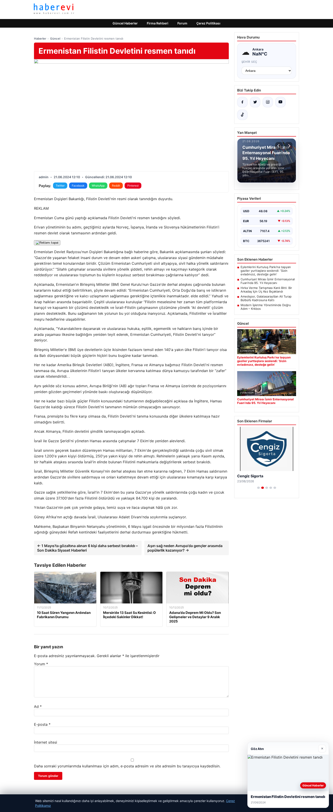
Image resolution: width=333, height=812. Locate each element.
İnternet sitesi (45, 742)
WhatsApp (98, 185)
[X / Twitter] (255, 102)
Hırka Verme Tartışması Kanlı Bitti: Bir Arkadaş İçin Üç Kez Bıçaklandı (266, 289)
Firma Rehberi (157, 23)
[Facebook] (242, 102)
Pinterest (133, 185)
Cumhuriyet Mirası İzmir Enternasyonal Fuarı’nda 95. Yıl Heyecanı (268, 281)
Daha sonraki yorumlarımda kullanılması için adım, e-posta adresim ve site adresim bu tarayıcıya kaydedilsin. (127, 766)
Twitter (60, 185)
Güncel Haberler (125, 23)
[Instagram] (268, 102)
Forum (182, 23)
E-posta (42, 724)
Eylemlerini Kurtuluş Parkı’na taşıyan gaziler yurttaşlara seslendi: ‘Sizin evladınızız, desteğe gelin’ (266, 270)
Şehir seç (249, 61)
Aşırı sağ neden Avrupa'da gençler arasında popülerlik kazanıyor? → (184, 548)
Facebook (78, 185)
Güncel (55, 38)
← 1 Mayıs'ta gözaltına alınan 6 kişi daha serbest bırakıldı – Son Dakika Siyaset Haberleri (87, 548)
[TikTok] (242, 115)
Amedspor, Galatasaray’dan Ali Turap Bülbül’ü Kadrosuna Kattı (266, 298)
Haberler (40, 38)
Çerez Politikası (208, 23)
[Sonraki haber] (288, 146)
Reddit (116, 185)
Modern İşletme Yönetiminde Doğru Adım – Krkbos (266, 306)
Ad (38, 706)
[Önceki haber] (279, 146)
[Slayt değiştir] (258, 488)
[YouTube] (280, 102)
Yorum (41, 664)
